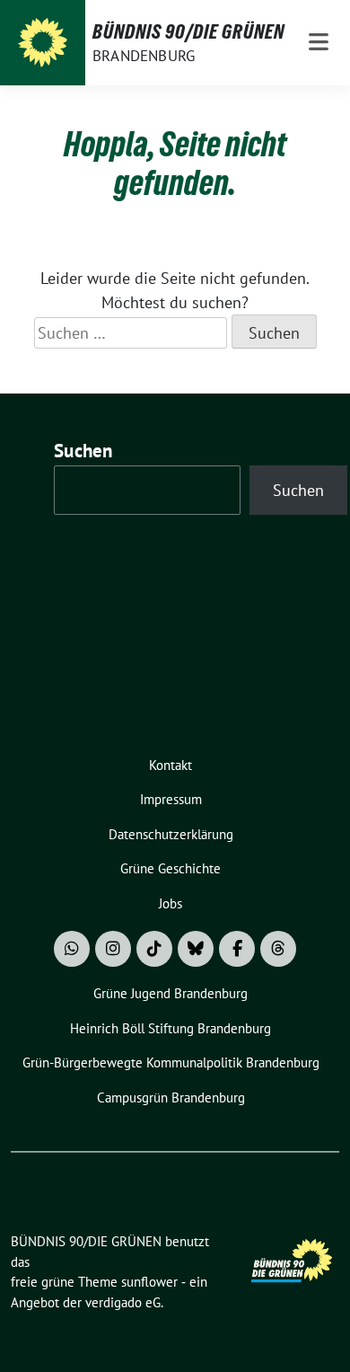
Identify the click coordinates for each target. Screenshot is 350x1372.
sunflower (149, 1281)
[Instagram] (113, 949)
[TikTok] (154, 949)
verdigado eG (123, 1302)
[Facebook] (237, 949)
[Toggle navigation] (318, 42)
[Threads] (278, 949)
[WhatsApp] (72, 949)
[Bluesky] (196, 949)
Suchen (83, 450)
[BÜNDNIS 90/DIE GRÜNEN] (42, 42)
